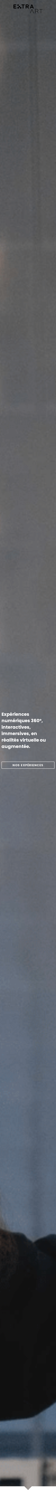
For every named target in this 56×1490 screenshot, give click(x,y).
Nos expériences (28, 765)
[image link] (28, 8)
